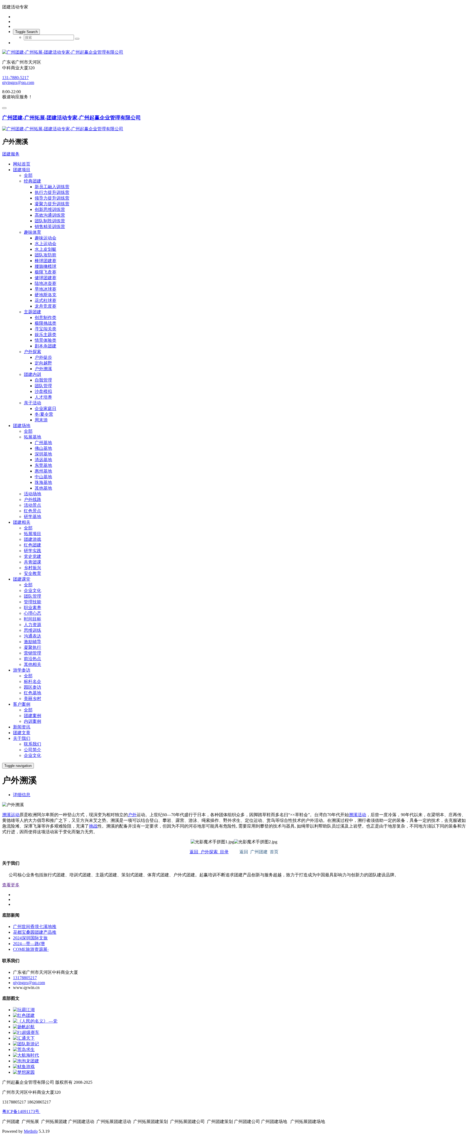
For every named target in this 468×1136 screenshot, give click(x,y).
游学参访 (21, 670)
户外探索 (32, 351)
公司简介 (32, 749)
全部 (28, 175)
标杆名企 (32, 681)
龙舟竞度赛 (45, 306)
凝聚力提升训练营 (52, 203)
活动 (362, 814)
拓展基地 (32, 437)
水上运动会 (45, 243)
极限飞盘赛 (45, 272)
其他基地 (43, 488)
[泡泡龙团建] (26, 1061)
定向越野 (43, 363)
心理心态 (32, 613)
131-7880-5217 (15, 77)
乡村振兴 (32, 567)
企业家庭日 (45, 408)
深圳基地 (43, 454)
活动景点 (32, 505)
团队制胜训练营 (50, 221)
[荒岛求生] (24, 1049)
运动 (15, 814)
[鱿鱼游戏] (24, 1066)
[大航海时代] (26, 1055)
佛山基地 (43, 448)
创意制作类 (45, 317)
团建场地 (21, 425)
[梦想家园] (24, 1072)
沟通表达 (32, 636)
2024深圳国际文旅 (30, 938)
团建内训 (32, 374)
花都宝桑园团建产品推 (34, 932)
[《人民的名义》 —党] (35, 1021)
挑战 (93, 826)
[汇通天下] (24, 1038)
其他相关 (32, 664)
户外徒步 (43, 357)
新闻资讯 (21, 727)
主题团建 (32, 312)
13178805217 (25, 977)
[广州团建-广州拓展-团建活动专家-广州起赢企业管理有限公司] (234, 52)
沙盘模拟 (43, 391)
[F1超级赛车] (26, 1032)
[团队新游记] (26, 1043)
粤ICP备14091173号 (21, 1111)
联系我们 (32, 744)
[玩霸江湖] (24, 1009)
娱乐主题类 (45, 334)
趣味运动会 (45, 238)
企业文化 (32, 590)
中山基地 (43, 476)
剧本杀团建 (45, 346)
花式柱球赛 (45, 300)
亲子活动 (32, 403)
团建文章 (21, 732)
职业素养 (32, 607)
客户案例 (21, 704)
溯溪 (6, 814)
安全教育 (32, 573)
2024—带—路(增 (29, 943)
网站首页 (21, 164)
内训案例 (32, 721)
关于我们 (21, 738)
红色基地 (32, 693)
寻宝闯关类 (45, 329)
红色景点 (32, 511)
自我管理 (43, 380)
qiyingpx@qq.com (18, 82)
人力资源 (32, 624)
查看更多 (11, 885)
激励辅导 (32, 641)
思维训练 (32, 630)
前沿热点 (32, 658)
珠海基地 (43, 482)
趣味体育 (32, 232)
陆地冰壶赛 (45, 283)
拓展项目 (32, 533)
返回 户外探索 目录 (209, 851)
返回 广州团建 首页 (258, 851)
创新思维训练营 (50, 209)
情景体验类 (45, 340)
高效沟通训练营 (50, 215)
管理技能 (32, 602)
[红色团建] (24, 1015)
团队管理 (43, 385)
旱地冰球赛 (45, 289)
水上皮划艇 (45, 249)
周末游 (41, 420)
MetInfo (31, 1131)
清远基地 (43, 459)
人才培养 (43, 397)
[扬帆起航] (24, 1026)
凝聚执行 (32, 647)
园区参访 (32, 687)
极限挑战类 (45, 323)
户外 (132, 814)
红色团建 (32, 545)
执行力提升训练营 (52, 192)
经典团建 (32, 181)
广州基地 (43, 442)
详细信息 (21, 794)
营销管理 (32, 653)
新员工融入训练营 (52, 186)
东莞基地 (43, 465)
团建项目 (21, 169)
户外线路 (32, 499)
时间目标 (32, 619)
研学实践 (32, 550)
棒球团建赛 (45, 260)
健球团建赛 (45, 277)
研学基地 (32, 516)
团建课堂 (21, 579)
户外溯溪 (43, 368)
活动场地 (32, 493)
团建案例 (32, 715)
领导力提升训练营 (52, 198)
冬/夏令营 (44, 414)
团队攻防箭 (45, 255)
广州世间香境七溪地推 (34, 926)
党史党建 (32, 556)
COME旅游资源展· (31, 949)
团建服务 (11, 154)
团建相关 (21, 522)
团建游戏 (32, 539)
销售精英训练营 (50, 226)
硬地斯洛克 (45, 294)
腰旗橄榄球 (45, 266)
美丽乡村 (32, 698)
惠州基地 (43, 471)
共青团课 (32, 562)
